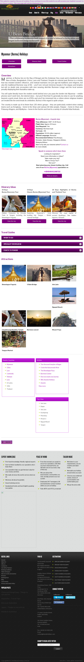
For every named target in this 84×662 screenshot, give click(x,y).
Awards (43, 383)
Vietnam (9, 377)
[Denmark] (33, 8)
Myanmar (10, 364)
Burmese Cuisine (46, 373)
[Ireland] (42, 8)
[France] (36, 8)
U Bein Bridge (21, 34)
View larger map (7, 149)
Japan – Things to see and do (12, 607)
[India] (72, 8)
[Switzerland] (64, 8)
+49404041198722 (52, 171)
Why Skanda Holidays (48, 380)
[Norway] (53, 8)
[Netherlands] (50, 8)
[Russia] (56, 8)
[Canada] (70, 8)
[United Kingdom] (75, 8)
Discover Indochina (9, 603)
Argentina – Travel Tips (10, 598)
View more (42, 386)
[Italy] (45, 8)
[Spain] (59, 8)
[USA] (67, 8)
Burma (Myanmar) (51, 167)
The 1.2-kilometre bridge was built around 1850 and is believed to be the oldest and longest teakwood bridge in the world (43, 39)
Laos (8, 370)
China (8, 367)
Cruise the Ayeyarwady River (50, 367)
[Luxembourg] (48, 8)
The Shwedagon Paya (47, 370)
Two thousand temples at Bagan (51, 364)
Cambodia (10, 373)
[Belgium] (30, 8)
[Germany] (39, 8)
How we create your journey (50, 377)
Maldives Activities (9, 612)
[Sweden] (61, 8)
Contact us (64, 144)
